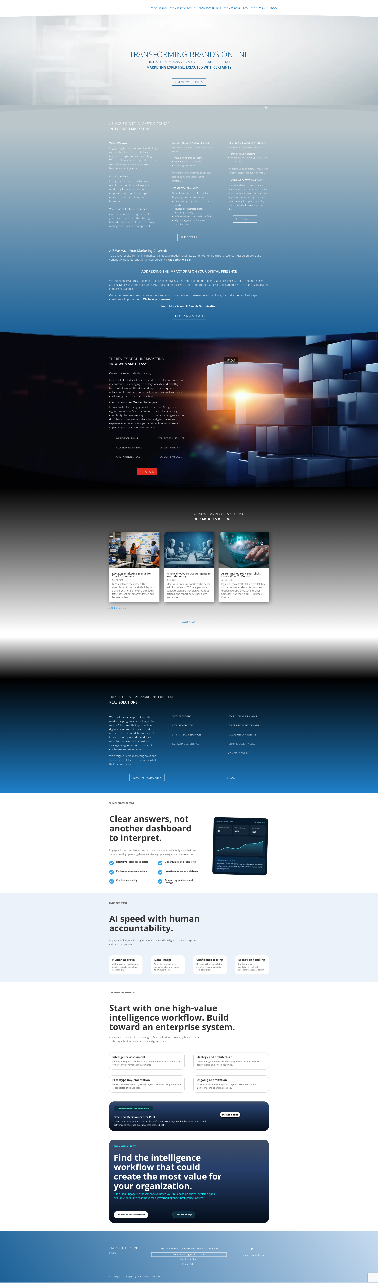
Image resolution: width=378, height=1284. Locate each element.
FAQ (245, 8)
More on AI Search (189, 316)
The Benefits (245, 219)
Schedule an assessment (131, 1214)
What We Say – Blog (264, 8)
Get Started (172, 1249)
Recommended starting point (134, 1108)
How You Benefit (210, 8)
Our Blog (189, 622)
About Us (201, 1249)
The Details (189, 237)
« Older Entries (117, 608)
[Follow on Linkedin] (266, 107)
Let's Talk (147, 472)
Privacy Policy (188, 1264)
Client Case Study (189, 1259)
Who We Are (232, 8)
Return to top (184, 1214)
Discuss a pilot (230, 1114)
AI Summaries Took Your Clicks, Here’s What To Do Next (241, 575)
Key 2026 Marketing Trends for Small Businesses (131, 575)
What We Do (159, 8)
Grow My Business (189, 82)
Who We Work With (183, 8)
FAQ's (231, 360)
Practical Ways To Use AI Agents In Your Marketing (189, 575)
